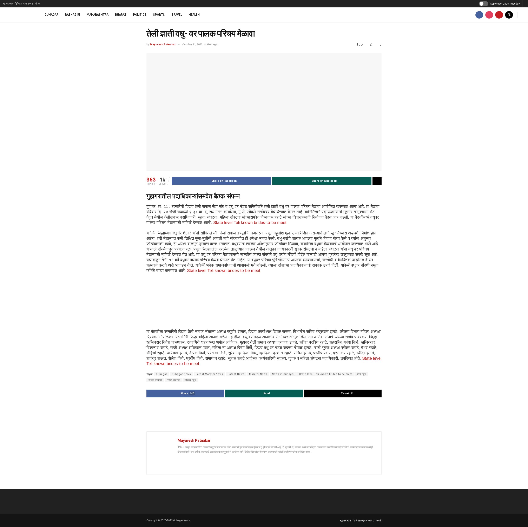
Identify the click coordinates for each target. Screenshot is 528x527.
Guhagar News (181, 374)
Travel (176, 14)
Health (194, 14)
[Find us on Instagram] (489, 14)
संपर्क (37, 3)
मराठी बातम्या (173, 380)
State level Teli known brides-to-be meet (249, 222)
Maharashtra (97, 14)
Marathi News (258, 374)
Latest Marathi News (209, 374)
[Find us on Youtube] (499, 14)
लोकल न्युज (190, 380)
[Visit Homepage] (18, 15)
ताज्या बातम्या (155, 380)
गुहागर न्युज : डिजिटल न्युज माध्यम (18, 3)
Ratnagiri (72, 14)
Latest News (236, 374)
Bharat (120, 14)
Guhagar (51, 14)
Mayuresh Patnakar (163, 44)
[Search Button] (523, 14)
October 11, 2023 (192, 44)
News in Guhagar (283, 374)
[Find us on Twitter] (509, 14)
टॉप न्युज (361, 374)
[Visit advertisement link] (264, 415)
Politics (139, 14)
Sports (159, 14)
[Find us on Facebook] (479, 14)
